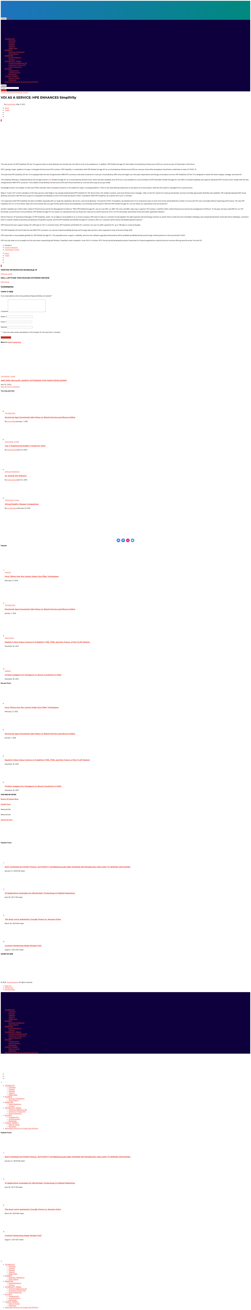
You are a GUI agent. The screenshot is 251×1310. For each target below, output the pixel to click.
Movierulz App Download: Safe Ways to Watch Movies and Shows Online (40, 417)
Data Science (13, 54)
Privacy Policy (10, 990)
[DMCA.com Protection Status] (15, 838)
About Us (8, 986)
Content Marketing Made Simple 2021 (23, 946)
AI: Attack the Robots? (16, 476)
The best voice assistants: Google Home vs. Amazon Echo (33, 919)
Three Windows (12, 982)
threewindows (12, 450)
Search (4, 90)
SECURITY (8, 69)
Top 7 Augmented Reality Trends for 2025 (25, 446)
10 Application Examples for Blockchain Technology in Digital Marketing (40, 893)
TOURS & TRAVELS (11, 76)
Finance (12, 59)
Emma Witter (11, 104)
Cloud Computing (15, 67)
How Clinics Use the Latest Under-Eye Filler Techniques (32, 576)
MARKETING (9, 56)
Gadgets (12, 45)
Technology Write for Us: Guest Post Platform (21, 82)
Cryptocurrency (14, 73)
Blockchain (13, 74)
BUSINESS (8, 50)
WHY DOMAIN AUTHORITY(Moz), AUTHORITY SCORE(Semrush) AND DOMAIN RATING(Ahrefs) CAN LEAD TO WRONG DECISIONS (68, 867)
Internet (12, 43)
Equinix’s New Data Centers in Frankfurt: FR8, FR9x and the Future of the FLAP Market (47, 642)
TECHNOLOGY (10, 39)
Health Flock (6, 804)
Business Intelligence (16, 52)
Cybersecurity (14, 71)
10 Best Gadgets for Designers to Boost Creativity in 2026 (33, 675)
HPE (49, 180)
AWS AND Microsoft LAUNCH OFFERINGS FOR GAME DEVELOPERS (34, 380)
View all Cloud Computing (10, 387)
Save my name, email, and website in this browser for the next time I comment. (32, 332)
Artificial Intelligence (12, 472)
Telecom (12, 46)
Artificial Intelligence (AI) (18, 63)
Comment (4, 311)
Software (12, 41)
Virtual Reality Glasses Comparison (22, 504)
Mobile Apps (13, 48)
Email (3, 322)
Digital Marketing (15, 58)
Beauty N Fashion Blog (9, 799)
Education (12, 80)
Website (4, 327)
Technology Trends (21, 92)
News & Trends (14, 78)
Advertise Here (7, 820)
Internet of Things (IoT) (17, 65)
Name (3, 317)
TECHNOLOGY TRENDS (13, 61)
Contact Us (9, 988)
